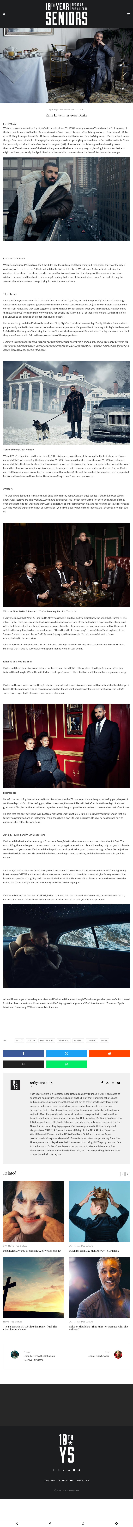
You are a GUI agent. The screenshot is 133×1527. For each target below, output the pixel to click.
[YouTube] (74, 1470)
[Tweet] (66, 1053)
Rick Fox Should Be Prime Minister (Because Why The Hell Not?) (98, 1328)
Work (30, 672)
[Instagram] (63, 1470)
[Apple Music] (79, 1470)
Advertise (83, 1480)
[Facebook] (54, 1470)
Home (11, 1246)
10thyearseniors (41, 1082)
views (104, 1040)
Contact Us (66, 1480)
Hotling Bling (47, 1040)
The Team (49, 1480)
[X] (58, 1470)
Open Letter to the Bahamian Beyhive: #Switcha (39, 1356)
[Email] (23, 1064)
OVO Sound (64, 1040)
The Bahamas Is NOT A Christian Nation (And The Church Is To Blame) (30, 1328)
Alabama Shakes (100, 268)
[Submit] (109, 1053)
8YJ (5, 1246)
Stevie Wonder (79, 268)
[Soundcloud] (69, 1470)
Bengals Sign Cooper (98, 1354)
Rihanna (78, 1040)
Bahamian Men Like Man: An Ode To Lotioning (94, 1250)
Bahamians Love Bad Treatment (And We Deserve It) (32, 1250)
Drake (20, 1040)
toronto (92, 1040)
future (32, 1040)
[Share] (23, 1053)
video (119, 688)
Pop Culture (21, 1246)
